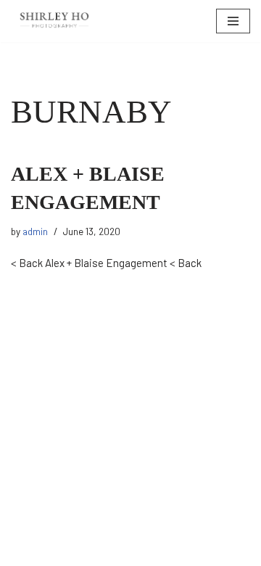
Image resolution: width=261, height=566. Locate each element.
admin (35, 231)
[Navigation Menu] (233, 21)
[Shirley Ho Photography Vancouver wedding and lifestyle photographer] (54, 21)
